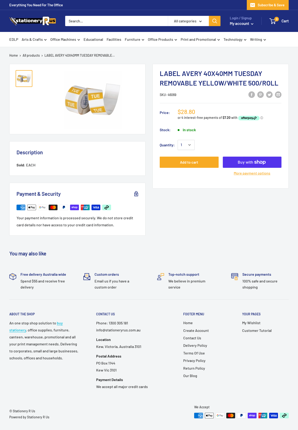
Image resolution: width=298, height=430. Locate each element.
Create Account (196, 330)
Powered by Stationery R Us (29, 417)
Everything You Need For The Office (36, 5)
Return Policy (194, 368)
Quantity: (167, 145)
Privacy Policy (194, 360)
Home (13, 55)
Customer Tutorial (257, 330)
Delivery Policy (195, 345)
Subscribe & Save (271, 5)
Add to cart (189, 162)
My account (240, 23)
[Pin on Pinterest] (260, 94)
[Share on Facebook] (251, 94)
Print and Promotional (198, 39)
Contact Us (192, 338)
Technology (233, 39)
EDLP (13, 39)
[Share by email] (278, 94)
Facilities (114, 39)
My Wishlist (251, 322)
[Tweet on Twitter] (269, 94)
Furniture (132, 39)
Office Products (160, 39)
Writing (256, 39)
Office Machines (63, 39)
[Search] (214, 21)
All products (31, 55)
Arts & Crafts (32, 39)
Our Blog (190, 375)
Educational (93, 39)
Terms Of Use (194, 353)
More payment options (252, 173)
